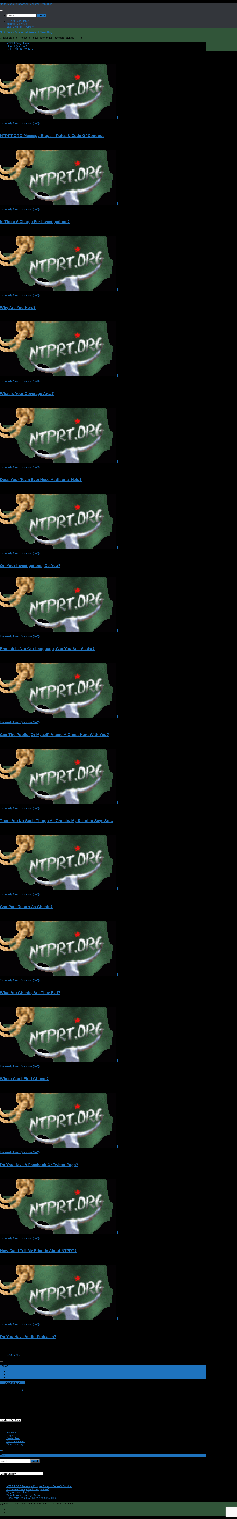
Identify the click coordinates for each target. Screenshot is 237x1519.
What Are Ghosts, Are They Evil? (30, 993)
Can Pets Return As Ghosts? (26, 906)
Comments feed (15, 1441)
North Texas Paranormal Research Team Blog (26, 4)
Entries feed (13, 1438)
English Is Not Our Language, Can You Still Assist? (47, 649)
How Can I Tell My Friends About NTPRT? (38, 1250)
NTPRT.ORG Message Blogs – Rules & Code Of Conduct (52, 135)
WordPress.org (15, 1444)
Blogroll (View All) (16, 23)
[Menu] (1, 10)
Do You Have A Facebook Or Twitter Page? (39, 1165)
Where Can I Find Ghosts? (24, 1079)
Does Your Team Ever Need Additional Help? (41, 479)
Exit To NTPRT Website (20, 26)
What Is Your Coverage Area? (27, 393)
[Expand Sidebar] (1, 1361)
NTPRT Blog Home (17, 21)
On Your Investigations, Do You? (30, 565)
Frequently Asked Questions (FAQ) (20, 123)
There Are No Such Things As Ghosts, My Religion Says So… (56, 820)
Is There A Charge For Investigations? (35, 221)
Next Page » (13, 1355)
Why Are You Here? (18, 307)
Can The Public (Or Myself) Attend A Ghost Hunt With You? (54, 734)
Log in (10, 1435)
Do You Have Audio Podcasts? (28, 1336)
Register (11, 1432)
